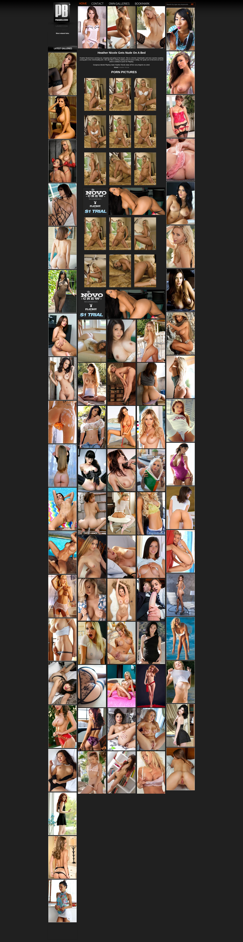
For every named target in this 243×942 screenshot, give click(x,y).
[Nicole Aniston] (151, 361)
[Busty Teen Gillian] (151, 577)
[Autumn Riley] (62, 683)
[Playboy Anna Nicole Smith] (180, 638)
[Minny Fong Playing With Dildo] (92, 534)
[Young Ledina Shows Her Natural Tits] (92, 577)
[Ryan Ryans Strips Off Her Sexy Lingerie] (62, 857)
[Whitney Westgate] (180, 73)
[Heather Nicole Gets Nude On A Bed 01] (120, 112)
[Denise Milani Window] (180, 464)
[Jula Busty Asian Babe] (121, 361)
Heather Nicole (124, 67)
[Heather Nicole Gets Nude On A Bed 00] (95, 112)
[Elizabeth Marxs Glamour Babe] (92, 750)
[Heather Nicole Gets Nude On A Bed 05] (145, 149)
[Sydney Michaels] (151, 793)
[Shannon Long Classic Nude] (180, 333)
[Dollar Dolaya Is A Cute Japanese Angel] (180, 29)
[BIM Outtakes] (92, 663)
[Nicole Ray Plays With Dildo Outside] (180, 551)
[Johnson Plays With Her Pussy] (92, 620)
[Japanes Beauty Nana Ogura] (62, 291)
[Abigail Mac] (62, 552)
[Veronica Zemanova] (92, 447)
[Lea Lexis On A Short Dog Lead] (92, 707)
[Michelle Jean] (180, 420)
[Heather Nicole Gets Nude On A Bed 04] (120, 149)
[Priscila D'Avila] (151, 491)
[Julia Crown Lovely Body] (151, 448)
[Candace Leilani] (122, 750)
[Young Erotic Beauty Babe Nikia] (62, 74)
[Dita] (92, 491)
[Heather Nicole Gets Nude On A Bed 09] (95, 251)
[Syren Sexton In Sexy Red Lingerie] (180, 116)
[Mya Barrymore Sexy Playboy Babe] (180, 595)
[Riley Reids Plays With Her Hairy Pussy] (92, 48)
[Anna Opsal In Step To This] (121, 620)
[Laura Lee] (62, 509)
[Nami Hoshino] (151, 404)
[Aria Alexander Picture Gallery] (151, 663)
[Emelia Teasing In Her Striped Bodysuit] (92, 404)
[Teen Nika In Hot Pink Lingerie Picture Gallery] (180, 160)
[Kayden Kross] (121, 707)
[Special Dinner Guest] (151, 750)
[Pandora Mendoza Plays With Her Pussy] (180, 508)
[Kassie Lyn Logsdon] (180, 290)
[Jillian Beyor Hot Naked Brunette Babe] (62, 727)
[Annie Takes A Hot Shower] (62, 422)
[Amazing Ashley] (121, 48)
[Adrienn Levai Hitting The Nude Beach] (121, 447)
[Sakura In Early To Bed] (62, 770)
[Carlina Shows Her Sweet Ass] (180, 769)
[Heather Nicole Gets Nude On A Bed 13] (120, 289)
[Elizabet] (180, 725)
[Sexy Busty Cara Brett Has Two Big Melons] (121, 404)
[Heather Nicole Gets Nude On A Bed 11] (145, 251)
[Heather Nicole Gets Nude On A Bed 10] (120, 251)
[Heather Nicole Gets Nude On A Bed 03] (95, 149)
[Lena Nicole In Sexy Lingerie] (180, 246)
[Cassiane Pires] (180, 377)
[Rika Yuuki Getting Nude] (121, 793)
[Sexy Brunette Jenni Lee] (121, 491)
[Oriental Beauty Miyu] (62, 335)
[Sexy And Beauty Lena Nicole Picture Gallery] (151, 48)
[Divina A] (62, 901)
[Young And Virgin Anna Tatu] (92, 793)
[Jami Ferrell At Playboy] (62, 639)
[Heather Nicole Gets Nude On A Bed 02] (145, 112)
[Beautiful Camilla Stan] (62, 465)
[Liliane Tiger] (121, 534)
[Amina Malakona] (62, 378)
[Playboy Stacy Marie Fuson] (62, 596)
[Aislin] (151, 707)
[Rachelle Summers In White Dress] (92, 361)
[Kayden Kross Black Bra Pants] (121, 577)
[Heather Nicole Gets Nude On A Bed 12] (95, 289)
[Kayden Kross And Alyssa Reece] (62, 161)
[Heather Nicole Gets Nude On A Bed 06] (95, 187)
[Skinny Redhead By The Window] (62, 814)
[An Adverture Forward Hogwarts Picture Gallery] (151, 620)
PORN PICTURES (124, 72)
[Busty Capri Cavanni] (121, 663)
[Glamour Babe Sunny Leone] (180, 203)
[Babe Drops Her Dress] (62, 248)
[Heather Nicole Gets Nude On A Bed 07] (120, 187)
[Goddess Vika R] (180, 682)
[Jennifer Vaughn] (151, 534)
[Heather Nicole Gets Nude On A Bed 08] (145, 187)
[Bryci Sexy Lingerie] (62, 204)
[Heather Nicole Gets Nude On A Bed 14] (145, 289)
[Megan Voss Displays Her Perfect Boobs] (62, 117)
